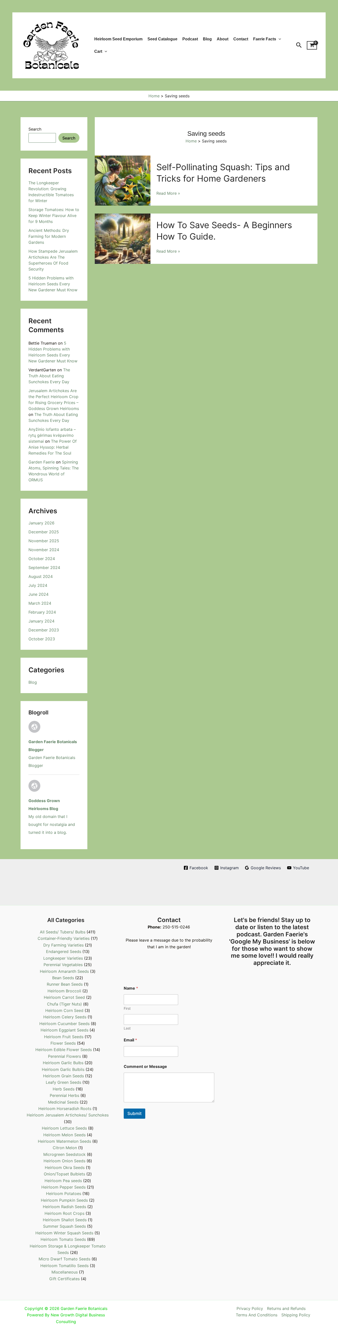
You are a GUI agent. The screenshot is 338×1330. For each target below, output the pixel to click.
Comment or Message (145, 1066)
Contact (240, 39)
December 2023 (43, 629)
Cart (98, 51)
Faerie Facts (264, 39)
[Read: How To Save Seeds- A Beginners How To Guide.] (122, 238)
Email (130, 1040)
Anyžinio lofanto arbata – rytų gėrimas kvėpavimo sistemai (52, 435)
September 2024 (44, 567)
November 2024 (43, 549)
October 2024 (41, 558)
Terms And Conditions (256, 1314)
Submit (134, 1113)
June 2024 (38, 594)
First (127, 1008)
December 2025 (43, 531)
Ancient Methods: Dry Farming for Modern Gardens (48, 236)
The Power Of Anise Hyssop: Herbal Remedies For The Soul (52, 447)
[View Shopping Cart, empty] (312, 45)
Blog (207, 39)
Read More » (168, 193)
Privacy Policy (250, 1308)
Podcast (190, 39)
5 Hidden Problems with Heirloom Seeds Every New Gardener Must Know (52, 283)
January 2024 (41, 621)
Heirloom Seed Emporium (118, 39)
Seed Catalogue (162, 39)
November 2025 (43, 540)
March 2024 (39, 603)
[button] (278, 39)
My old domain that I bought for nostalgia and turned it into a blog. (51, 824)
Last (127, 1028)
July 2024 (37, 585)
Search (34, 129)
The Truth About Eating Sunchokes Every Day (49, 375)
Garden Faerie (41, 462)
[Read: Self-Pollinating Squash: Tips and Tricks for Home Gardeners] (122, 180)
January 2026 (41, 522)
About (222, 39)
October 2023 (41, 638)
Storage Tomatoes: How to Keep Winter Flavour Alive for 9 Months (53, 215)
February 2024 (42, 612)
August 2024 (40, 576)
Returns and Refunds (286, 1308)
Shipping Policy (295, 1314)
